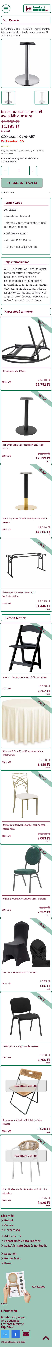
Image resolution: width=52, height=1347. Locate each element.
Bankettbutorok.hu (10, 29)
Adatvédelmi (12, 1236)
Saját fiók (10, 1253)
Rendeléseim (12, 1258)
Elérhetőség (12, 1230)
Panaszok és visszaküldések (22, 1241)
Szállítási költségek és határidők (25, 1245)
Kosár (8, 1263)
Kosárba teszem (22, 183)
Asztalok (27, 29)
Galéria (9, 1225)
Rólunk (9, 1220)
